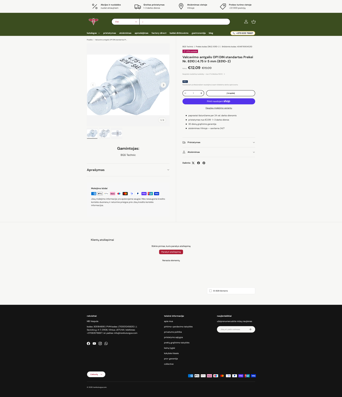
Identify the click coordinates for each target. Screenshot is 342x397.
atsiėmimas (125, 33)
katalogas (92, 33)
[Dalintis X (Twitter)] (193, 163)
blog (211, 33)
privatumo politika (173, 332)
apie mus (168, 321)
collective (169, 364)
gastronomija (199, 33)
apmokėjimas (141, 33)
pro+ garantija (171, 358)
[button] (253, 22)
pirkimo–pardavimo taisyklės (178, 326)
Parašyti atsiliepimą (171, 251)
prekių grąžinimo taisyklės (176, 342)
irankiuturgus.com (100, 387)
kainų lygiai (169, 348)
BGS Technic (187, 46)
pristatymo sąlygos (173, 337)
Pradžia (90, 40)
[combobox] (171, 21)
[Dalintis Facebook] (198, 163)
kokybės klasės (171, 353)
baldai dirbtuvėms (179, 33)
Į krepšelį (231, 93)
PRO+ (185, 81)
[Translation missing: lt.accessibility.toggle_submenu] (99, 33)
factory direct (159, 33)
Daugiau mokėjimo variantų (219, 108)
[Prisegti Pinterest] (204, 163)
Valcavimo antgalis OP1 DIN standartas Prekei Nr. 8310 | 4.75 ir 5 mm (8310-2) (111, 40)
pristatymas (109, 33)
